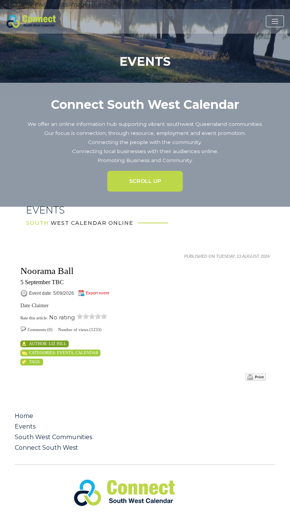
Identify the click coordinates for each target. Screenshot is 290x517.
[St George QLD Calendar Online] (41, 20)
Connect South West (46, 447)
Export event (97, 293)
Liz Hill (57, 343)
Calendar (87, 352)
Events (65, 352)
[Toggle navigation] (275, 21)
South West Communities (53, 437)
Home (24, 416)
